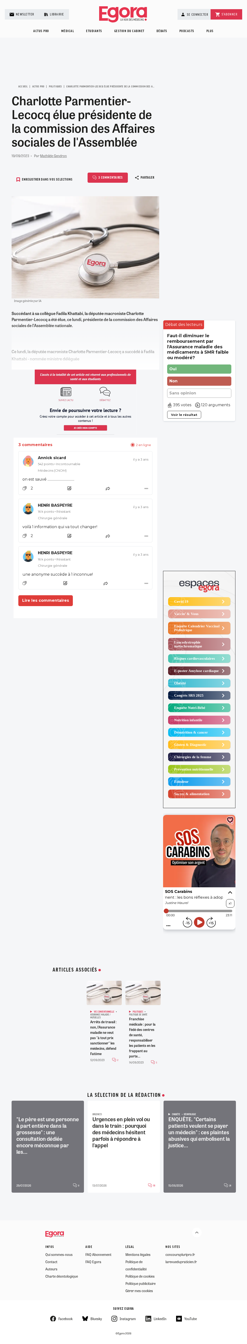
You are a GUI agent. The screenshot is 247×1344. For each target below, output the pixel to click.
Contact (51, 1261)
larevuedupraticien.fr (181, 1261)
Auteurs (51, 1269)
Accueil (23, 86)
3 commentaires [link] (35, 444)
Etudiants (94, 31)
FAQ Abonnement (98, 1254)
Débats (162, 31)
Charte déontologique (61, 1276)
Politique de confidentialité (136, 1265)
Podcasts (186, 31)
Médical (67, 31)
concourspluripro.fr (180, 1254)
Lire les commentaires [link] (45, 600)
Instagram (128, 1318)
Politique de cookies (140, 1276)
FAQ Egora (93, 1261)
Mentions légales (138, 1254)
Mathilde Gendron (53, 155)
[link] (85, 464)
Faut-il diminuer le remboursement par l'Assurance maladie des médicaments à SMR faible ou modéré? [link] (198, 346)
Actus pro (41, 31)
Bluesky (96, 1318)
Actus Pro (38, 86)
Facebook (65, 1318)
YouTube (190, 1318)
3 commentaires (110, 178)
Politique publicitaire (140, 1283)
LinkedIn (160, 1318)
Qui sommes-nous (59, 1254)
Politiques (55, 86)
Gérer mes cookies (139, 1290)
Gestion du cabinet (129, 31)
